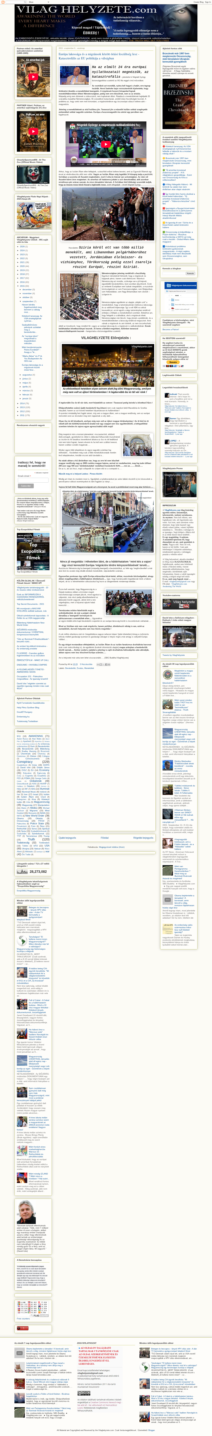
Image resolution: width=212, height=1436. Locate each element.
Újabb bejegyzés (67, 838)
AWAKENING (36, 736)
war (47, 851)
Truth (31, 839)
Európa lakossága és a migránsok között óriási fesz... (32, 367)
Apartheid (27, 741)
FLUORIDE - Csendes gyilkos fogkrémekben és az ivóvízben (31, 654)
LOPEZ (173, 441)
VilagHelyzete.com (172, 510)
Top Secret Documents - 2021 (30, 604)
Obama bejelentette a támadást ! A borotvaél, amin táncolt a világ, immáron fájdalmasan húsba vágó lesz (178, 901)
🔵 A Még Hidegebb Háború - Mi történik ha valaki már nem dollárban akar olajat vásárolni (177, 186)
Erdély (19, 776)
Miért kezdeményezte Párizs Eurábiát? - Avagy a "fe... (32, 349)
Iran (26, 794)
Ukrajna (25, 848)
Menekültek (89, 668)
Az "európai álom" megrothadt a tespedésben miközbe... (30, 339)
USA (47, 845)
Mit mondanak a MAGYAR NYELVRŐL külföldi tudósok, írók (32, 609)
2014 (22, 403)
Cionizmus (21, 756)
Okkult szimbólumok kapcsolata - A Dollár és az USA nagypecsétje (32, 616)
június (25, 378)
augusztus (27, 375)
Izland (43, 797)
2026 (22, 246)
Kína (34, 799)
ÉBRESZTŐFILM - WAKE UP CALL (33, 660)
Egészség (41, 773)
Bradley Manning (29, 751)
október (26, 297)
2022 (22, 258)
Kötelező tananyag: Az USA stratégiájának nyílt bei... (32, 318)
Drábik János (43, 767)
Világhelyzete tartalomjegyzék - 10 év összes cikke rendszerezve (32, 588)
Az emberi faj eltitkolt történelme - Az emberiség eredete (32, 647)
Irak (18, 794)
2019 (22, 270)
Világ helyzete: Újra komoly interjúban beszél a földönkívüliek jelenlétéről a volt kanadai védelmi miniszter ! (179, 454)
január (25, 398)
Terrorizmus (31, 836)
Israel (35, 794)
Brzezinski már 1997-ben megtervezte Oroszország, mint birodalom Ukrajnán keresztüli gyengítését (177, 57)
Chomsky (42, 754)
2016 (22, 282)
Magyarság (27, 805)
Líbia (28, 802)
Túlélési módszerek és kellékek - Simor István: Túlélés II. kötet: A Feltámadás (185, 789)
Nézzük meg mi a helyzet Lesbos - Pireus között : (81, 474)
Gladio (19, 781)
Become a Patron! (171, 329)
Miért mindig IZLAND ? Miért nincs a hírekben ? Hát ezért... (39, 1176)
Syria (23, 831)
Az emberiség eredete (27, 744)
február (26, 394)
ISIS (33, 789)
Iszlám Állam (27, 797)
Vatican (37, 848)
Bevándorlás (43, 746)
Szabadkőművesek (39, 831)
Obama (20, 818)
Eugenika (29, 776)
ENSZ (24, 770)
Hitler (19, 789)
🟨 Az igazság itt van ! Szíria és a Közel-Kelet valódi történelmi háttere (178, 225)
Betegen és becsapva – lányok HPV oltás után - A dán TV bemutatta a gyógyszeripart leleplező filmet (33, 913)
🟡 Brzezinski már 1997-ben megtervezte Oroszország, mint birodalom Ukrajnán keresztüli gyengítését (177, 162)
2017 (22, 278)
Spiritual (45, 828)
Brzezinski (45, 751)
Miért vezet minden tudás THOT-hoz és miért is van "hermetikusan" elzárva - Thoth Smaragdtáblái (177, 706)
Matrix (24, 808)
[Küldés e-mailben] (98, 664)
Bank (32, 746)
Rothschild (21, 828)
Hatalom (31, 786)
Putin (33, 826)
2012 (22, 411)
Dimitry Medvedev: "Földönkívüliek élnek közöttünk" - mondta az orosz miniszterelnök (184, 766)
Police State (37, 823)
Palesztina (21, 824)
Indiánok (43, 792)
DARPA (46, 765)
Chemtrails (26, 754)
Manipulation (43, 805)
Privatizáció (22, 826)
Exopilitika (41, 776)
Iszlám (46, 794)
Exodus (80, 668)
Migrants (34, 810)
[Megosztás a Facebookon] (106, 664)
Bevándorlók (70, 668)
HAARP (43, 784)
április (25, 386)
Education (27, 773)
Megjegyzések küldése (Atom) (111, 847)
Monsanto (32, 813)
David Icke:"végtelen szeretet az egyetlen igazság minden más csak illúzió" (33, 686)
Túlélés (25, 846)
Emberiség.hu (23, 716)
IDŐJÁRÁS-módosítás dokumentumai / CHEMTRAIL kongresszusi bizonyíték (30, 632)
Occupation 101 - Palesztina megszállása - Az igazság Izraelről (32, 677)
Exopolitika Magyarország (28, 890)
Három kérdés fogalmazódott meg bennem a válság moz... (32, 308)
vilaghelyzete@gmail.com (180, 581)
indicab (173, 394)
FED (19, 778)
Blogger (151, 1430)
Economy (44, 770)
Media (33, 808)
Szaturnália (21, 834)
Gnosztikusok (22, 784)
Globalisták (36, 781)
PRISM (41, 821)
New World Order (34, 815)
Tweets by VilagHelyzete (174, 655)
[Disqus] (106, 712)
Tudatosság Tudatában (27, 721)
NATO (19, 816)
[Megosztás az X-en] (103, 664)
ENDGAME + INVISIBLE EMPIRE (32, 665)
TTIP (19, 836)
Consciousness (32, 758)
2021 (22, 262)
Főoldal (105, 838)
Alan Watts (37, 739)
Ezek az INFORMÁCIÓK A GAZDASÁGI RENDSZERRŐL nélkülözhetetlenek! (30, 597)
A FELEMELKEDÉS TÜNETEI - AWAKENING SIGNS (31, 670)
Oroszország (23, 821)
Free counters (23, 1318)
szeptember (28, 301)
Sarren (173, 418)
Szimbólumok (38, 833)
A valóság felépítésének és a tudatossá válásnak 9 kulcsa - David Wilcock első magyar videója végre (47, 1381)
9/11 (19, 736)
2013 (22, 407)
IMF (26, 789)
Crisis (34, 765)
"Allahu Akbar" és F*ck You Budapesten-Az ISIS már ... (32, 358)
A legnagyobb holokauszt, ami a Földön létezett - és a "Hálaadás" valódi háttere (184, 844)
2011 (22, 415)
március (26, 390)
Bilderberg (44, 749)
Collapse (45, 756)
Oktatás (39, 818)
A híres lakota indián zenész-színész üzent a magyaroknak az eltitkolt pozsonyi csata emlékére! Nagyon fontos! (33, 1123)
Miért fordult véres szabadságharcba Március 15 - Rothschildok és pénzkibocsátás (37, 1152)
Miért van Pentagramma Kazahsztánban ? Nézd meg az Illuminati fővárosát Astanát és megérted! (177, 872)
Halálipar (20, 786)
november (27, 293)
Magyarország (41, 802)
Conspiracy (25, 762)
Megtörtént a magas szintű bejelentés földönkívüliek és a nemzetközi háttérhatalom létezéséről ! (178, 677)
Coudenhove (22, 765)
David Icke (25, 767)
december (27, 289)
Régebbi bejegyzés (143, 838)
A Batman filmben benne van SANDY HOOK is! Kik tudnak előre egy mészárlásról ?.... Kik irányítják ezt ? (178, 816)
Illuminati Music (29, 792)
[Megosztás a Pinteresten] (109, 664)
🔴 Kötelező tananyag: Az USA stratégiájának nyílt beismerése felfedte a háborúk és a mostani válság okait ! (177, 150)
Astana (47, 741)
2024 (22, 250)
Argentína (38, 741)
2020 (22, 266)
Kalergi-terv (21, 799)
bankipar (40, 852)
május (25, 383)
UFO (35, 846)
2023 (22, 254)
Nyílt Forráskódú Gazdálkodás (31, 703)
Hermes (43, 786)
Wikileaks (29, 852)
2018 (22, 274)
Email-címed (24, 476)
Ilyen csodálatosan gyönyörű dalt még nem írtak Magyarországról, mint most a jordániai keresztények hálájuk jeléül (33, 1094)
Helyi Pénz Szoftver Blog (28, 707)
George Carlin (41, 778)
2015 (22, 286)
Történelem (44, 843)
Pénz (42, 826)
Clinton (33, 756)
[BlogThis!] (100, 664)
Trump (46, 836)
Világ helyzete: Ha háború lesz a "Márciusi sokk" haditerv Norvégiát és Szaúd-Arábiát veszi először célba (178, 408)
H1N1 (34, 784)
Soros (34, 828)
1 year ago (178, 434)
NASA (42, 813)
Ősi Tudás (26, 855)
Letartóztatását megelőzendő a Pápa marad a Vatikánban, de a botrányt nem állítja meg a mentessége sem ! (45, 1365)
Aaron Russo (22, 739)
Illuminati (44, 788)
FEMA (27, 778)
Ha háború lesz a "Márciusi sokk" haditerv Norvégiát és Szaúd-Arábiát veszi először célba (38, 1034)
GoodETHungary (24, 712)
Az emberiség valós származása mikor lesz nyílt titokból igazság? (183, 928)
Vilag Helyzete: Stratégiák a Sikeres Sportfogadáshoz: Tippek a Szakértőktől (177, 432)
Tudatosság (23, 842)
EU (32, 770)
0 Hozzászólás (86, 664)
